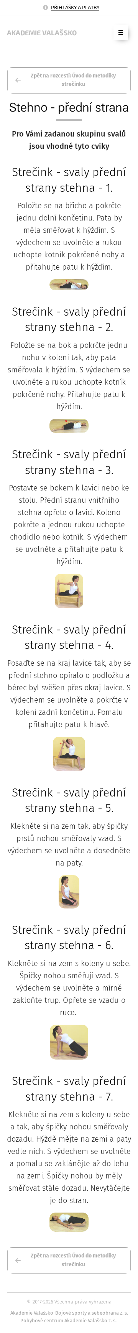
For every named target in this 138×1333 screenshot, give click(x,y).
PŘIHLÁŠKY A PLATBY (75, 7)
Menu (120, 32)
